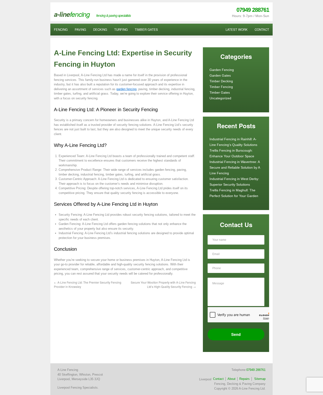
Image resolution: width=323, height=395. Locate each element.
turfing (121, 29)
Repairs (244, 379)
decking (100, 29)
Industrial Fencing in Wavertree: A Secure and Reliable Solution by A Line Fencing (235, 167)
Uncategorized (220, 98)
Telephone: (248, 370)
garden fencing (126, 89)
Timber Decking (221, 81)
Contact (218, 379)
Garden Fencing (222, 70)
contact (262, 29)
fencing (61, 29)
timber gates (146, 29)
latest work (237, 29)
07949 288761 (252, 10)
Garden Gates (220, 75)
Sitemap (260, 379)
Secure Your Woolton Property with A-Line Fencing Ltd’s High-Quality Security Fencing (163, 284)
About (231, 379)
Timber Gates (220, 92)
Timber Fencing (221, 87)
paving (80, 29)
